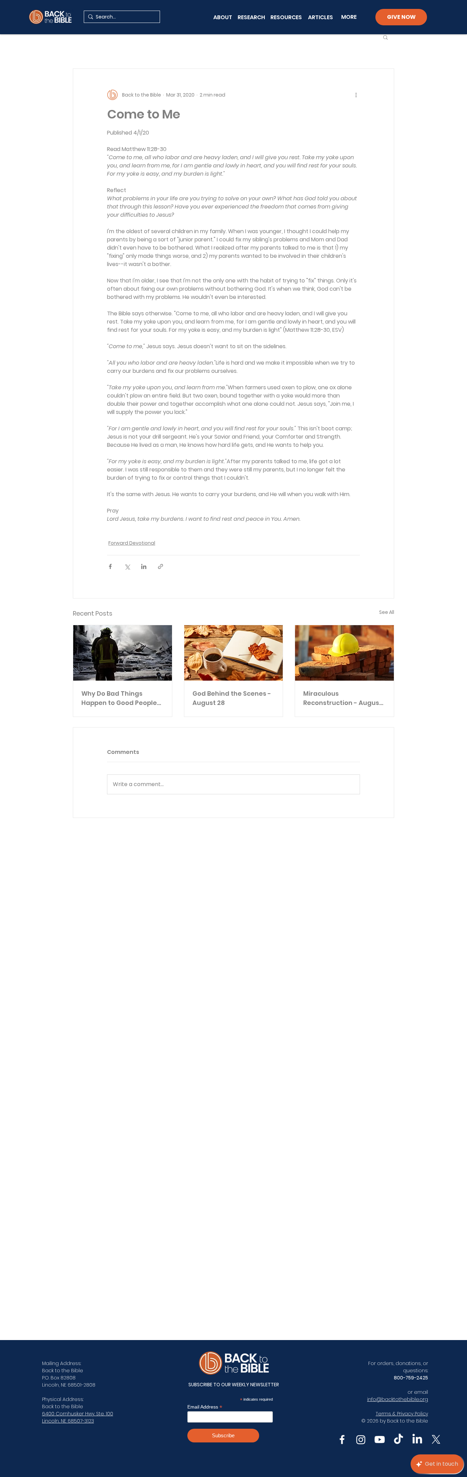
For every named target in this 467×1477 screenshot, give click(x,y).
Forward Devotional (131, 543)
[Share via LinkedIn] (144, 566)
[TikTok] (398, 1440)
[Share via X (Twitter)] (127, 566)
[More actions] (356, 95)
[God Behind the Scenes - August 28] (233, 653)
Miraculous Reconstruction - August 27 (342, 698)
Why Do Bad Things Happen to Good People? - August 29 (120, 698)
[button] (385, 37)
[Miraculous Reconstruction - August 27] (344, 653)
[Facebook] (342, 1440)
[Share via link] (160, 566)
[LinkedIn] (417, 1440)
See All (386, 612)
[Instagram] (361, 1440)
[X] (436, 1440)
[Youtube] (380, 1440)
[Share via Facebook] (110, 566)
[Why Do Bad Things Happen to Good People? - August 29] (122, 653)
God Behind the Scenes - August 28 (231, 698)
